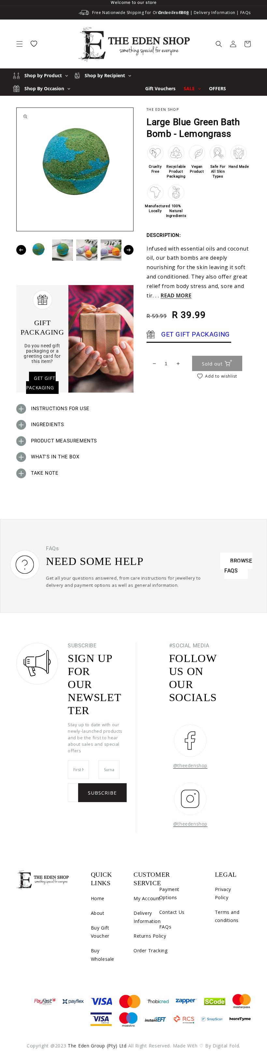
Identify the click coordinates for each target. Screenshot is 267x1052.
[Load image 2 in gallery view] (62, 250)
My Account (147, 898)
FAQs (245, 12)
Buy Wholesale (102, 954)
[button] (19, 44)
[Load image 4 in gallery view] (111, 250)
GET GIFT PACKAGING (41, 383)
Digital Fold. (226, 1046)
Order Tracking (173, 12)
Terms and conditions (227, 916)
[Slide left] (21, 250)
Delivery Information (214, 12)
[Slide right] (129, 250)
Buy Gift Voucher (100, 932)
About (98, 913)
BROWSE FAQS (238, 566)
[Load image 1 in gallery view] (38, 250)
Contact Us (172, 912)
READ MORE (176, 295)
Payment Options (169, 893)
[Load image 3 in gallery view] (86, 250)
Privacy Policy (223, 893)
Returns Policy (150, 936)
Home (98, 898)
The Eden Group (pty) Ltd (97, 1046)
